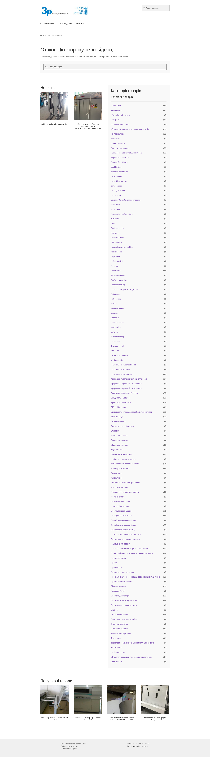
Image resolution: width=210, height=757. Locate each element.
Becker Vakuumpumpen (121, 148)
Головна (46, 35)
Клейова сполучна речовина (123, 459)
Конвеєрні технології (120, 468)
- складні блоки (117, 134)
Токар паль (116, 638)
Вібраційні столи (118, 407)
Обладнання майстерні (121, 515)
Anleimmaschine (118, 143)
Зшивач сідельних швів (121, 454)
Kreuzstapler (116, 252)
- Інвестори (116, 105)
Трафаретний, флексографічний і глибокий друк (132, 643)
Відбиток (80, 23)
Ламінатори (116, 473)
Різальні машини (118, 586)
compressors (116, 186)
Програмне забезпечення (122, 572)
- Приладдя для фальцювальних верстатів (130, 129)
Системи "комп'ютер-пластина (125, 600)
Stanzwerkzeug (117, 336)
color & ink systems (119, 181)
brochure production (119, 171)
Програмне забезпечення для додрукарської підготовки (135, 577)
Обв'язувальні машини (121, 511)
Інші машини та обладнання (123, 365)
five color (115, 218)
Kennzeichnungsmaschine (122, 247)
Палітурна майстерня (120, 544)
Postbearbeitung (118, 284)
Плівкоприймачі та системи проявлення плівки (132, 553)
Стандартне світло (119, 624)
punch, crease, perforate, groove (124, 289)
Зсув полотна (117, 449)
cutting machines (118, 190)
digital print (116, 195)
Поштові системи (118, 558)
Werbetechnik (117, 360)
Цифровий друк (118, 652)
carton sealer (116, 176)
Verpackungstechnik (119, 355)
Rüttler (114, 303)
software (114, 332)
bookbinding (116, 167)
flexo (113, 223)
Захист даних (66, 23)
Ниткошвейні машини (120, 501)
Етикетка (115, 431)
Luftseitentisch (117, 261)
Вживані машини (48, 23)
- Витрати (115, 119)
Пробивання (116, 567)
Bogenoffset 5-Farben (120, 157)
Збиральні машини (119, 445)
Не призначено (117, 497)
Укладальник (116, 647)
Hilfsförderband (117, 237)
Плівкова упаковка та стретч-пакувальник (129, 548)
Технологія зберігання (121, 633)
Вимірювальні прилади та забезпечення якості (131, 412)
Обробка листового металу (123, 529)
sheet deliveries (117, 322)
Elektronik (115, 204)
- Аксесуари (116, 110)
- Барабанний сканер (120, 115)
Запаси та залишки (119, 440)
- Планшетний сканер (120, 124)
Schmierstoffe (117, 661)
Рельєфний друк (118, 591)
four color (115, 233)
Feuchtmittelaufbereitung (122, 214)
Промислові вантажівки (121, 581)
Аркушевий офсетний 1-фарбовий (126, 383)
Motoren (114, 266)
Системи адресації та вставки (124, 605)
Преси (114, 562)
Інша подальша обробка (121, 374)
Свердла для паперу (120, 596)
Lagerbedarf (116, 256)
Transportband (117, 346)
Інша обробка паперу (120, 369)
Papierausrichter (118, 275)
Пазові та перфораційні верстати (126, 534)
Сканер (114, 610)
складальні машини (119, 614)
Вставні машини (118, 421)
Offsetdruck (116, 270)
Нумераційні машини (120, 506)
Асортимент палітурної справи (124, 393)
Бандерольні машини (120, 398)
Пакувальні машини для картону (125, 539)
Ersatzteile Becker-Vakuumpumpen (127, 153)
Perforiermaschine (119, 280)
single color (116, 327)
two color (115, 350)
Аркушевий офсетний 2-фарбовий (126, 388)
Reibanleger (116, 294)
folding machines (118, 228)
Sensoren (115, 317)
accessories (115, 138)
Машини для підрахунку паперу (125, 492)
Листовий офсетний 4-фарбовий (125, 482)
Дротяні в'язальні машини (122, 426)
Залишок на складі (119, 435)
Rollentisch (116, 299)
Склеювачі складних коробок (124, 619)
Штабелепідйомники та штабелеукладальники (131, 657)
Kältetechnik (116, 242)
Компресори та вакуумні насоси (125, 463)
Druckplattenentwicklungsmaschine (126, 200)
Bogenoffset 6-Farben (120, 162)
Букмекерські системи (121, 402)
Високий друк (117, 416)
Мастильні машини (119, 487)
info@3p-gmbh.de (140, 746)
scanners (114, 313)
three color (115, 341)
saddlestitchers (117, 308)
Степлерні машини (119, 628)
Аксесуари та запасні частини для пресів (129, 379)
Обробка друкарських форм (123, 520)
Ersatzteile (115, 209)
